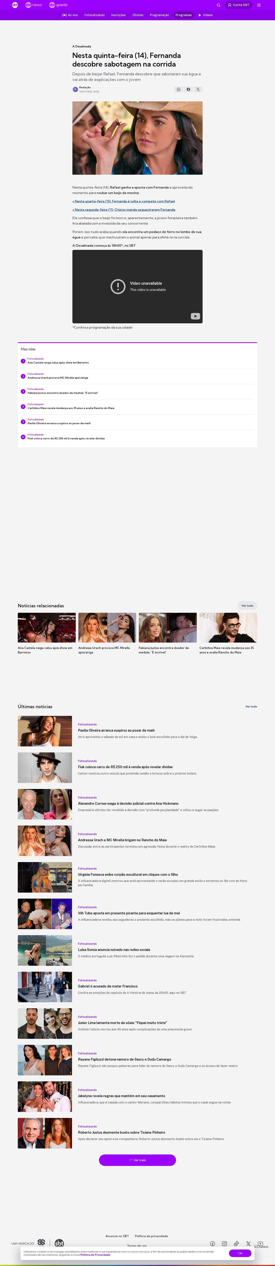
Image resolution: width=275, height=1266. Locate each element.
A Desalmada (81, 46)
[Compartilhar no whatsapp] (178, 89)
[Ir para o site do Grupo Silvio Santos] (31, 1243)
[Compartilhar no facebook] (188, 89)
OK (240, 1253)
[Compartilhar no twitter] (198, 89)
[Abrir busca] (218, 5)
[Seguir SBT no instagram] (224, 1244)
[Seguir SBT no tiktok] (236, 1244)
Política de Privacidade (95, 1254)
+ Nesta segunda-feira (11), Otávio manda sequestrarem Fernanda (123, 210)
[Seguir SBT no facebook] (213, 1244)
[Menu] (259, 5)
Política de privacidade (151, 1236)
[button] (47, 639)
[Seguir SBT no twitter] (248, 1244)
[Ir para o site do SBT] (59, 1243)
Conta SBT (241, 5)
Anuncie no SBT (117, 1236)
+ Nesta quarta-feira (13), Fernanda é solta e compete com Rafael (123, 201)
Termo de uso (137, 1246)
